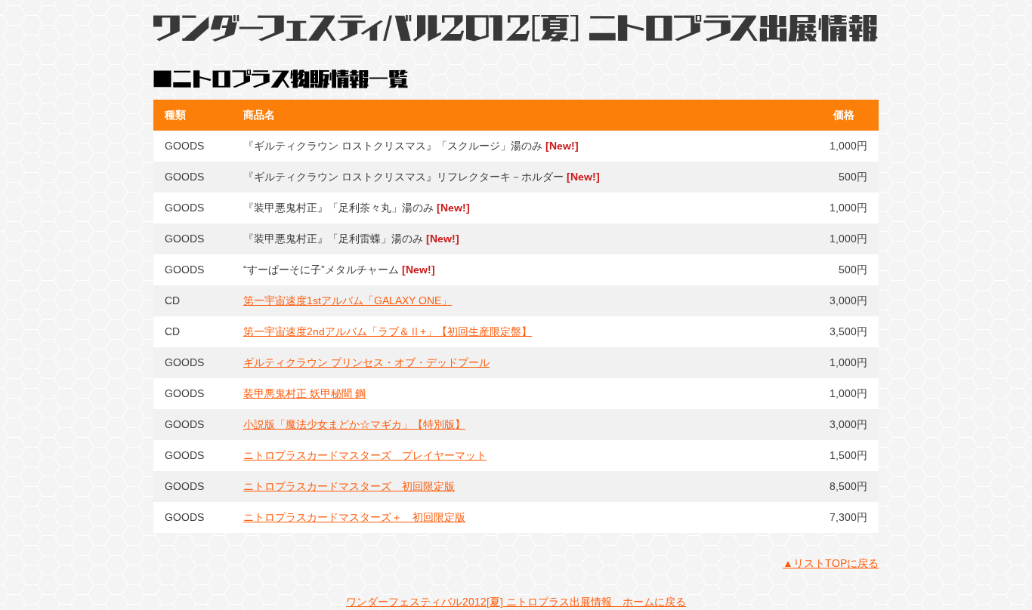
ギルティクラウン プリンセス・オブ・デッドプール (366, 362)
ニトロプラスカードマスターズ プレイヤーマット (365, 455)
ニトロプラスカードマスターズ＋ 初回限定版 (354, 517)
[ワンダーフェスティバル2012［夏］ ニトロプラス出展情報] (516, 33)
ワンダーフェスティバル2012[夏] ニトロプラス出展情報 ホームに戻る (516, 602)
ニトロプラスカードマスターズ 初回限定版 (349, 486)
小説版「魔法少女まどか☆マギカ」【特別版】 (354, 424)
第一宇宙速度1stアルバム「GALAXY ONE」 (347, 300)
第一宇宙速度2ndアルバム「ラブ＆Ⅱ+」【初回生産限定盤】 (387, 331)
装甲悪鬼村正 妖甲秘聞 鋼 (304, 393)
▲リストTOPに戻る (831, 563)
